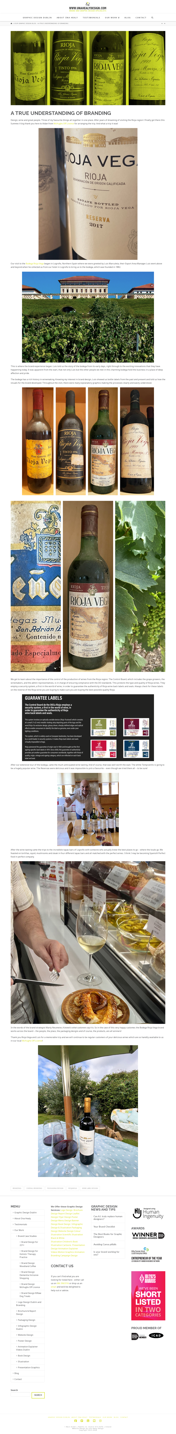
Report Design (65, 1213)
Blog (16, 1373)
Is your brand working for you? (106, 1253)
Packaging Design (26, 1320)
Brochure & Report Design (26, 1312)
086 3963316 (63, 1283)
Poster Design (25, 1340)
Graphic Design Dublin (25, 1212)
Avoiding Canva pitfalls (105, 1244)
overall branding (34, 1188)
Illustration (23, 1361)
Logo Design (67, 1210)
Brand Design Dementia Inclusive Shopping (29, 1275)
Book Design (24, 1355)
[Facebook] (75, 1420)
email (53, 1286)
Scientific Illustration (72, 1234)
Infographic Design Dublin (26, 1327)
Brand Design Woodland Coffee (28, 1265)
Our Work (19, 1230)
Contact (18, 1379)
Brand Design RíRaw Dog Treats (30, 1295)
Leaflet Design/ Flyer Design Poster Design (65, 1217)
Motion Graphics (66, 1252)
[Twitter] (82, 1420)
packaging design (55, 1188)
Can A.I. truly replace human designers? (108, 1217)
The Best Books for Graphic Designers (108, 1235)
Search (14, 1390)
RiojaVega (72, 1188)
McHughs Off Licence (64, 123)
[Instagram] (100, 1420)
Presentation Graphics (29, 1367)
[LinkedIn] (88, 1420)
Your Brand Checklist (104, 1227)
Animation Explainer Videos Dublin (27, 1348)
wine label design (90, 1188)
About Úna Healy (22, 1218)
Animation (79, 1252)
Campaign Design (69, 1255)
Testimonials (20, 1224)
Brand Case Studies (27, 1236)
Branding (17, 1188)
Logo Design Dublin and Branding (28, 1304)
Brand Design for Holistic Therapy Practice (29, 1254)
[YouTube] (94, 1420)
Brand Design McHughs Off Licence (30, 1286)
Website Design (25, 1334)
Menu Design (65, 1220)
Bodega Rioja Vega (35, 263)
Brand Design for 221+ (29, 1243)
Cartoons (67, 1245)
